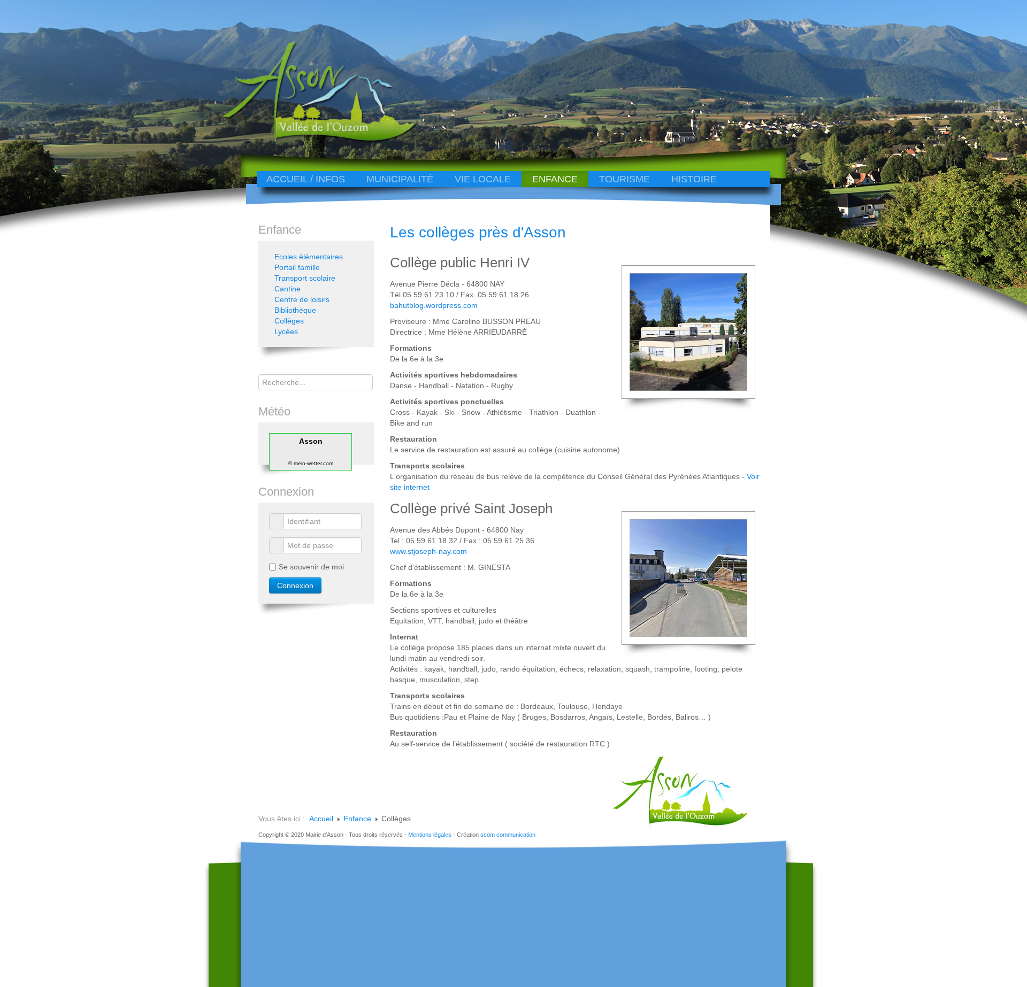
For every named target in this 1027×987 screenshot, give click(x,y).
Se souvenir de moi (311, 566)
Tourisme (624, 179)
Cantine (287, 288)
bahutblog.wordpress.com (434, 305)
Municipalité (399, 179)
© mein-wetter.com (310, 463)
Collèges (289, 321)
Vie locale (483, 179)
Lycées (286, 331)
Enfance (555, 179)
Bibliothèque (295, 310)
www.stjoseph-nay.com (428, 551)
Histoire (694, 179)
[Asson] (312, 140)
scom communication (507, 834)
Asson (311, 441)
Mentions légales (429, 834)
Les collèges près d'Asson (478, 232)
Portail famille (297, 267)
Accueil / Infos (305, 179)
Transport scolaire (304, 278)
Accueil (321, 818)
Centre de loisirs (301, 299)
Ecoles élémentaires (308, 256)
